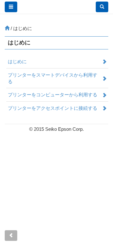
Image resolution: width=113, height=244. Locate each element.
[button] (102, 7)
